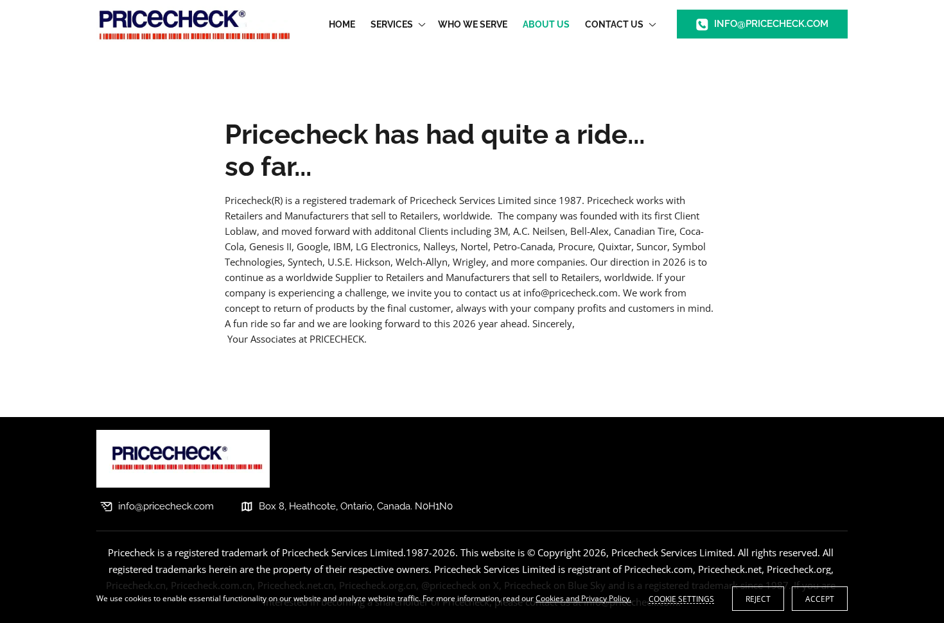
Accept (819, 598)
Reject (758, 598)
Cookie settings (681, 598)
